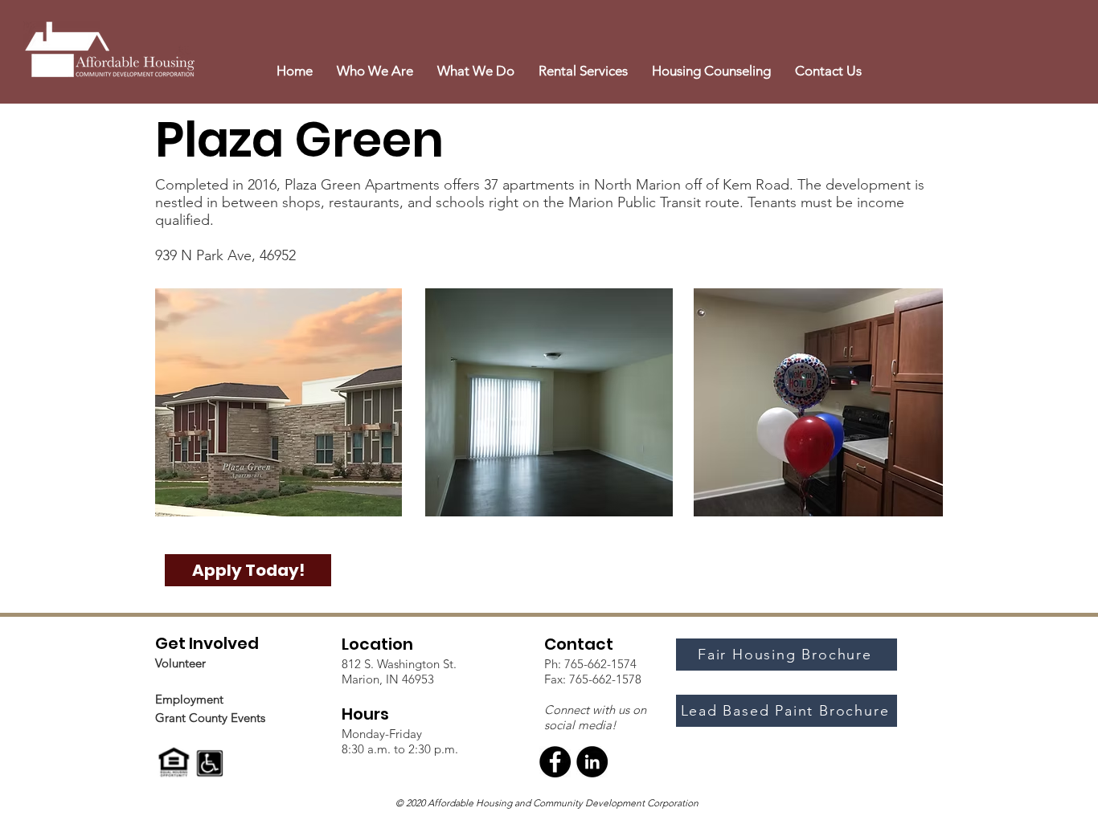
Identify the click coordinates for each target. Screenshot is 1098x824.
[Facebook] (555, 761)
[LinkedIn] (592, 761)
